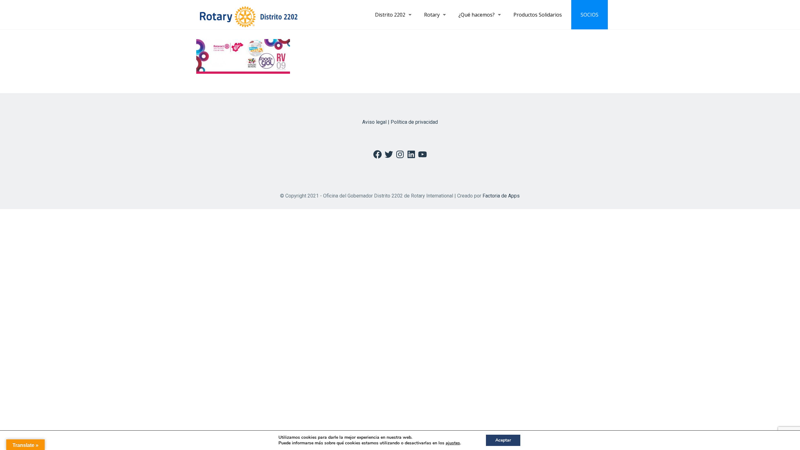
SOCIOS (589, 14)
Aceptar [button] (503, 440)
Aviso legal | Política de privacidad (400, 122)
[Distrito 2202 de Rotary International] (248, 14)
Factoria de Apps (501, 196)
